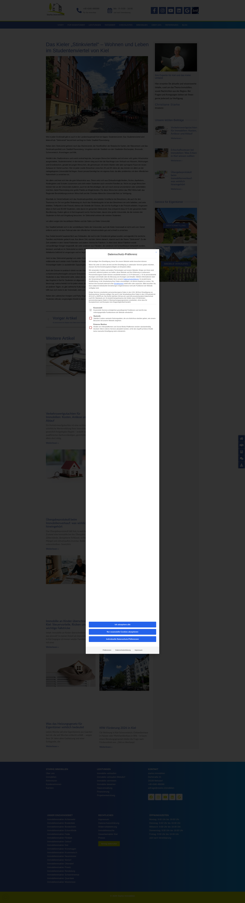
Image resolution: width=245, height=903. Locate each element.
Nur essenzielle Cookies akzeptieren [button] (122, 632)
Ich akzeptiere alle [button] (122, 624)
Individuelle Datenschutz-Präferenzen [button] (122, 639)
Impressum (138, 650)
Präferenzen (107, 650)
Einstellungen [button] (119, 283)
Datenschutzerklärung (131, 279)
